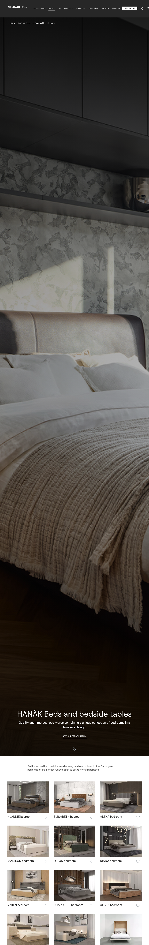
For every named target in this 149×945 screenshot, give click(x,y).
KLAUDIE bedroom (19, 816)
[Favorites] (142, 8)
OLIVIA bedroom (111, 905)
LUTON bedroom (65, 861)
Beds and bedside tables (75, 736)
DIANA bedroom (111, 861)
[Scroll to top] (142, 938)
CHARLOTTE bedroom (68, 905)
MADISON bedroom (20, 861)
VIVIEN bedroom (18, 905)
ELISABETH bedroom (68, 816)
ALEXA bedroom (111, 816)
